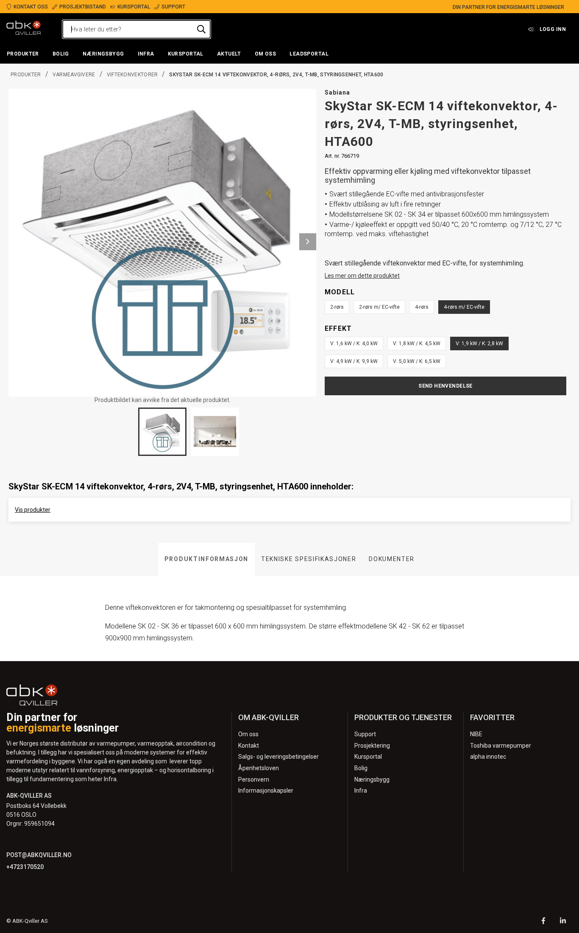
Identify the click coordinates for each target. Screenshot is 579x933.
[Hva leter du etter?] (201, 29)
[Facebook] (543, 922)
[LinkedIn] (563, 922)
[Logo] (23, 29)
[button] (23, 54)
